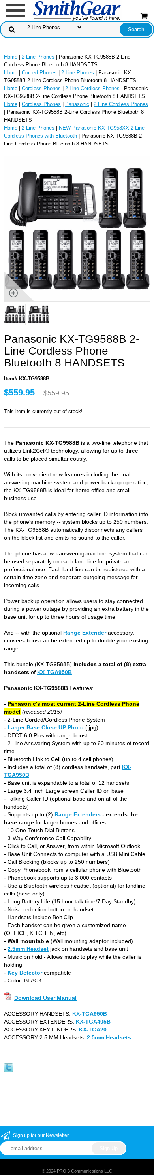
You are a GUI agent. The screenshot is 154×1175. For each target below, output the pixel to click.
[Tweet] (8, 1070)
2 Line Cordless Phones (92, 88)
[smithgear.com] (77, 10)
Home (10, 57)
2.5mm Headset (28, 949)
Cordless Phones (41, 88)
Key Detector (25, 972)
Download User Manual (45, 998)
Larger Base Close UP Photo (46, 727)
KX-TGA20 (93, 1029)
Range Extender (84, 632)
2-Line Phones (38, 57)
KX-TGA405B (93, 1021)
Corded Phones (39, 73)
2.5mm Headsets (109, 1037)
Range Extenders (77, 814)
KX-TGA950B (54, 672)
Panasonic (77, 104)
